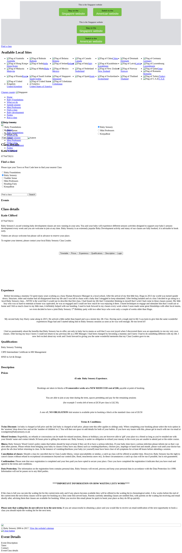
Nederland (79, 71)
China (115, 58)
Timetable (64, 253)
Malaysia (11, 71)
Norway (124, 71)
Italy (90, 63)
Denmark (125, 61)
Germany (147, 61)
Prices (73, 253)
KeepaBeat (9, 186)
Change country (8, 92)
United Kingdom (14, 86)
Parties (10, 115)
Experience (83, 253)
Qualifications (97, 253)
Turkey (162, 76)
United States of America (41, 86)
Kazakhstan (103, 66)
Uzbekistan (57, 84)
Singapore (56, 79)
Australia (11, 61)
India (45, 63)
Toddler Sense (10, 178)
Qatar (160, 68)
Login (119, 253)
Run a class (12, 117)
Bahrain (33, 61)
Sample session (13, 105)
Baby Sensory (10, 175)
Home (9, 97)
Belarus (55, 61)
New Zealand (104, 71)
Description (110, 253)
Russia (25, 76)
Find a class (6, 46)
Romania (147, 73)
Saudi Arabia (35, 79)
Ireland (71, 63)
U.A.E (162, 79)
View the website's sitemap (42, 528)
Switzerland (103, 79)
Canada (78, 61)
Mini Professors (14, 107)
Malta (46, 68)
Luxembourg (149, 66)
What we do (12, 102)
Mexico (55, 71)
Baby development (15, 112)
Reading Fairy (10, 184)
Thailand (125, 79)
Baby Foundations (15, 99)
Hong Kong (12, 66)
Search (32, 195)
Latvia (138, 63)
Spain (92, 76)
